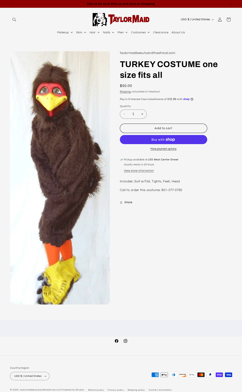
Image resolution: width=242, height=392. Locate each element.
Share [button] (128, 202)
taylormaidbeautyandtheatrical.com (40, 390)
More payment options (163, 149)
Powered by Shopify (72, 390)
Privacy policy (116, 390)
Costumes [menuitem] (138, 32)
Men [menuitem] (121, 32)
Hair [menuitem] (93, 32)
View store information (139, 170)
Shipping (125, 92)
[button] (14, 19)
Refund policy (96, 390)
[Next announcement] (231, 4)
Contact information (160, 390)
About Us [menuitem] (178, 32)
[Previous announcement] (11, 4)
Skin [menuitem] (79, 32)
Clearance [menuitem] (161, 32)
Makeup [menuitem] (63, 32)
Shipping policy (136, 390)
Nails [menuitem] (106, 32)
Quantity (125, 106)
